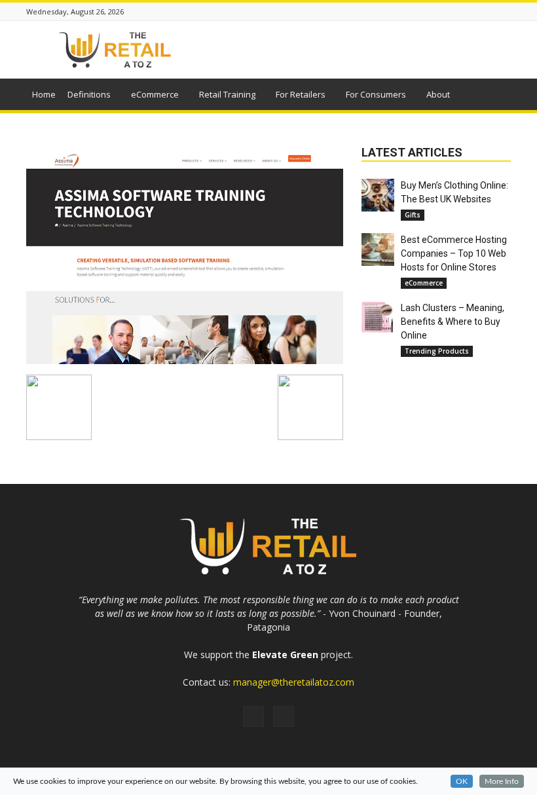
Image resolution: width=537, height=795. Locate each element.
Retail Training (227, 94)
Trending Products (437, 351)
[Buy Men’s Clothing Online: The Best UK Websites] (377, 195)
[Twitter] (283, 716)
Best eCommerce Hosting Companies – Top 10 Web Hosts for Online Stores (454, 253)
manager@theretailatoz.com (293, 682)
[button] (495, 96)
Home (44, 94)
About (438, 94)
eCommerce (155, 94)
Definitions (89, 94)
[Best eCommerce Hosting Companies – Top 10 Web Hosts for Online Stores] (377, 249)
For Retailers (300, 94)
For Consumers (376, 94)
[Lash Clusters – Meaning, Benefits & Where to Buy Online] (377, 317)
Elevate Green (285, 654)
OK (462, 781)
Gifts (412, 214)
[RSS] (253, 716)
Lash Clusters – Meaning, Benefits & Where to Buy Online (452, 322)
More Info (502, 781)
